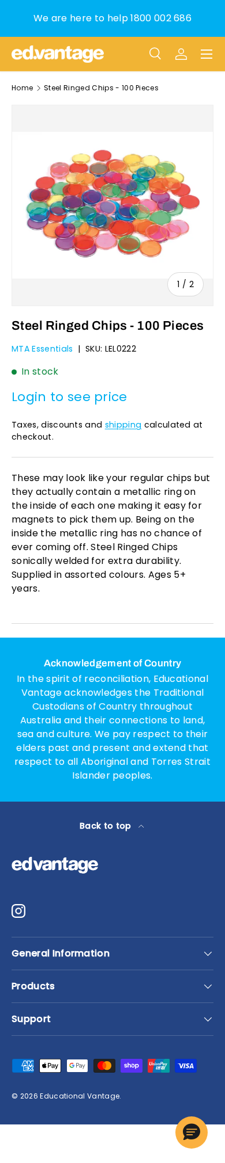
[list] (112, 205)
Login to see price (69, 397)
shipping (123, 424)
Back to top (107, 826)
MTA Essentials (42, 348)
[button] (191, 1132)
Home (22, 88)
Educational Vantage (79, 1096)
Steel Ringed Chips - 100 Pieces (101, 88)
